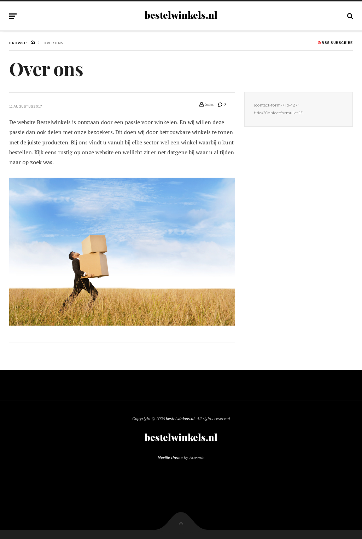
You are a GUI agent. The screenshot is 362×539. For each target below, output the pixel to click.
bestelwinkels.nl (181, 15)
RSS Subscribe (337, 43)
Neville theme (170, 457)
